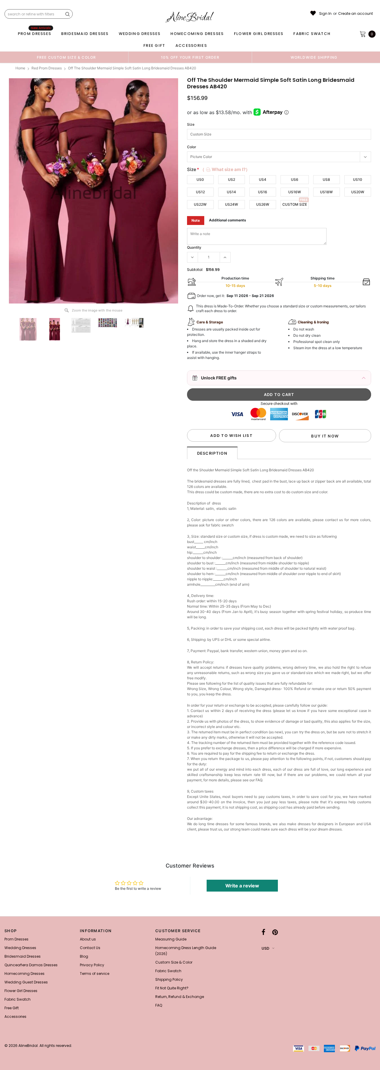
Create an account (355, 13)
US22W (200, 204)
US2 (231, 179)
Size (190, 124)
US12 (200, 192)
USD (265, 948)
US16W (294, 192)
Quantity (194, 247)
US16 (262, 192)
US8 (326, 179)
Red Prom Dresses (46, 68)
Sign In (325, 13)
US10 (357, 179)
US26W (262, 204)
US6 (294, 179)
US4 (262, 179)
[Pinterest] (275, 932)
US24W (231, 204)
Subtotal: (195, 269)
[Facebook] (263, 932)
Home (20, 68)
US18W (326, 192)
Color (191, 147)
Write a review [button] (242, 886)
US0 (200, 179)
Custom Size (294, 204)
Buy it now (325, 436)
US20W (357, 192)
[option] (66, 57)
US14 (231, 192)
